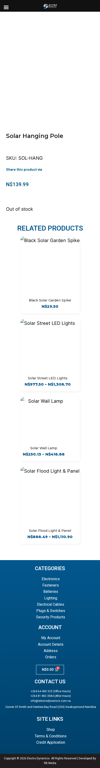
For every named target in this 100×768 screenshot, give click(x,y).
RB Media (50, 763)
